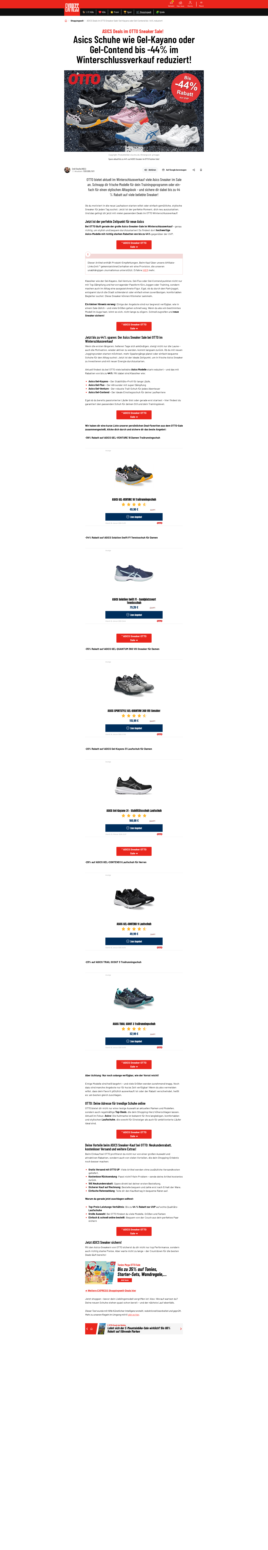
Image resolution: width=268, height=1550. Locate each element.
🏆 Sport (128, 12)
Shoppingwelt (77, 20)
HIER (145, 270)
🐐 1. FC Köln (88, 12)
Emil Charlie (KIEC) (79, 168)
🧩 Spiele (160, 12)
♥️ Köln (102, 12)
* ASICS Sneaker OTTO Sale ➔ (134, 244)
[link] (72, 8)
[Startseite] (66, 20)
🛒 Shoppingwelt (143, 12)
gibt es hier (133, 1314)
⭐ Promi (114, 12)
